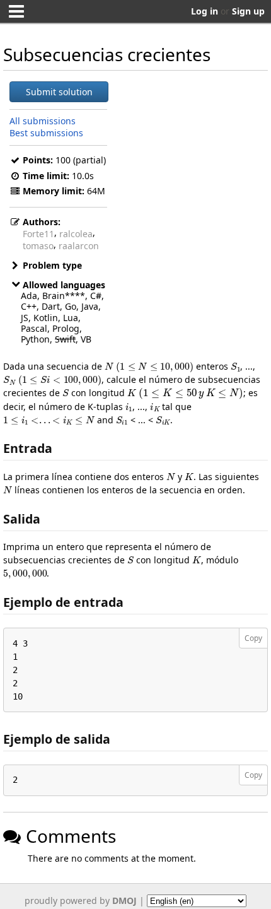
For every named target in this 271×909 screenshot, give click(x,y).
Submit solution (59, 92)
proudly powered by (81, 900)
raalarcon (79, 245)
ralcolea (76, 233)
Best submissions (46, 133)
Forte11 (38, 233)
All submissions (42, 121)
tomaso (38, 245)
